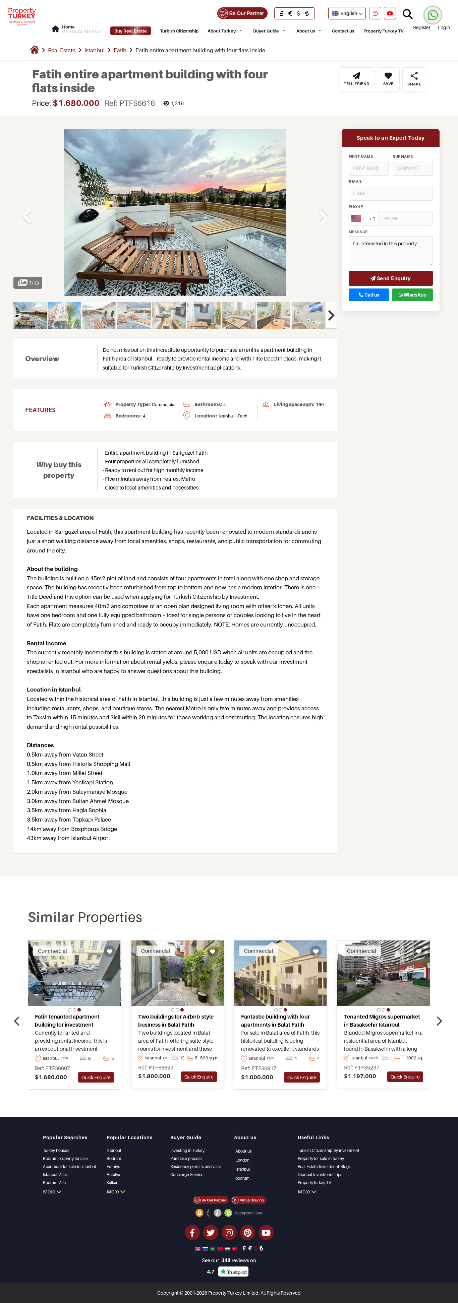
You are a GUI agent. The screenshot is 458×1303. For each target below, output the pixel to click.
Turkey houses (56, 1150)
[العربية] (213, 1248)
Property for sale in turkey (321, 1158)
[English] (198, 1248)
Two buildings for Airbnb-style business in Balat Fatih (176, 1020)
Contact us (343, 31)
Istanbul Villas (55, 1174)
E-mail (355, 181)
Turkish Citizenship (179, 31)
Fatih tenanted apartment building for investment (67, 1020)
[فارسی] (228, 1248)
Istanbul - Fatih (233, 415)
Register (422, 27)
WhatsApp (414, 295)
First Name (361, 156)
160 (320, 404)
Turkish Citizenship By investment (328, 1150)
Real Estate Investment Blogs (324, 1166)
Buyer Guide (266, 31)
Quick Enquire (96, 1077)
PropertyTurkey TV (314, 1182)
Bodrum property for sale (65, 1158)
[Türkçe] (235, 1248)
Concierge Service (187, 1174)
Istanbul (94, 50)
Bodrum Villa (54, 1182)
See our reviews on (229, 1260)
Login (444, 27)
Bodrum (114, 1158)
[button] (69, 1010)
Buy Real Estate (130, 31)
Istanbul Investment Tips (320, 1174)
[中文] (220, 1248)
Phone (356, 206)
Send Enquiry (393, 278)
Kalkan (112, 1182)
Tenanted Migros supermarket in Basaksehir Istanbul (382, 1020)
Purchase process (186, 1158)
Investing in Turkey (187, 1150)
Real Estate (61, 50)
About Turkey (222, 31)
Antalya (113, 1174)
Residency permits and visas (196, 1166)
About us (305, 31)
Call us (371, 295)
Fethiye (113, 1166)
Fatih (120, 50)
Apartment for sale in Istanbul (69, 1166)
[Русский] (206, 1248)
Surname (403, 156)
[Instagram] (375, 13)
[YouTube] (390, 13)
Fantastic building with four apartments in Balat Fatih (275, 1020)
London (242, 1160)
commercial (163, 404)
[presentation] (17, 1021)
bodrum (242, 1178)
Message (358, 232)
